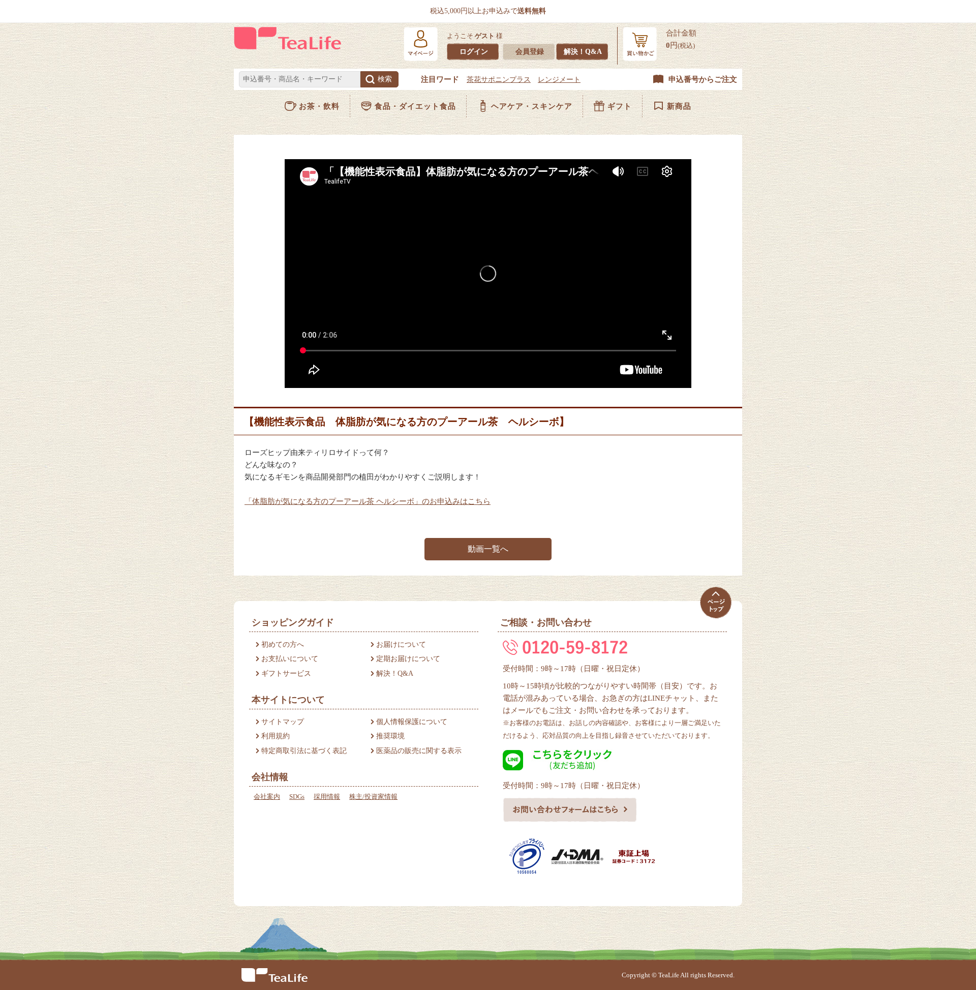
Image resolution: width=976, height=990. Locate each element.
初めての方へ (282, 644)
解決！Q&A (583, 51)
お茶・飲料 (319, 106)
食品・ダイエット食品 (415, 106)
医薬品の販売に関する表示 (419, 751)
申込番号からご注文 (702, 79)
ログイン (474, 51)
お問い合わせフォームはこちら (570, 809)
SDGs (296, 796)
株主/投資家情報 (373, 796)
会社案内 (267, 796)
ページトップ (715, 602)
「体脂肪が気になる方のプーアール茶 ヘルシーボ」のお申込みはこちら (368, 501)
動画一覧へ (488, 549)
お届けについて (401, 644)
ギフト (619, 106)
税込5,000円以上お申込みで (488, 11)
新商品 (679, 106)
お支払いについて (289, 659)
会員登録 (529, 51)
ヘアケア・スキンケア (531, 106)
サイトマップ (282, 722)
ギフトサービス (286, 673)
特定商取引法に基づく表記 (304, 751)
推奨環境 (390, 736)
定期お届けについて (408, 659)
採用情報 (327, 796)
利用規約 (275, 736)
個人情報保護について (411, 722)
